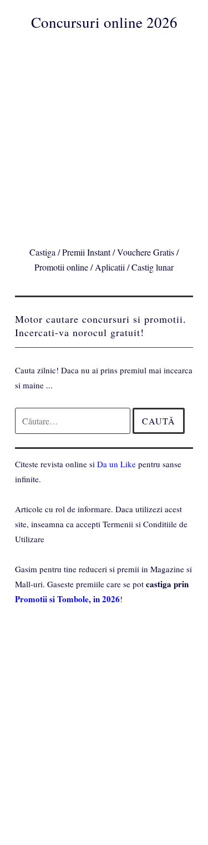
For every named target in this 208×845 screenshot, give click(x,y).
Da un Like (116, 463)
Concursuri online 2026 (104, 22)
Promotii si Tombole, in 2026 (67, 599)
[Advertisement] (104, 136)
